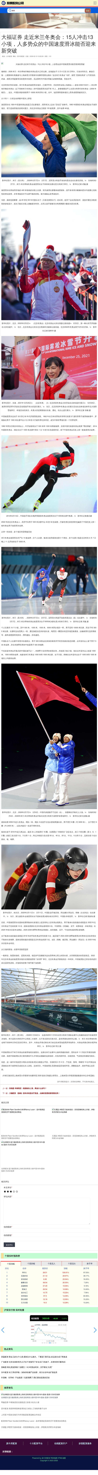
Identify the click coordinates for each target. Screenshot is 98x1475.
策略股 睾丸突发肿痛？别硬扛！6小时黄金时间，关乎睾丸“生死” (26, 1367)
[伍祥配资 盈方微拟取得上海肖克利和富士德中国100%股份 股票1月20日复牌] (23, 1153)
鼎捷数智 (24, 1286)
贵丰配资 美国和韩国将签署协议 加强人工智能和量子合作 (24, 1408)
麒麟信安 (24, 1282)
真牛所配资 (11, 1443)
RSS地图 (54, 1458)
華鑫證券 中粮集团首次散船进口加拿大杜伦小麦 (20, 1402)
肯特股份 (24, 1296)
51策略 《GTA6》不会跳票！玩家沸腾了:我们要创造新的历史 (25, 1377)
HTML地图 (62, 1458)
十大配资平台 (36, 1443)
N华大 (24, 1272)
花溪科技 (24, 1276)
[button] (2, 1330)
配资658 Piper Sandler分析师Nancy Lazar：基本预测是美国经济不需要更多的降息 (33, 1421)
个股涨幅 (11, 1263)
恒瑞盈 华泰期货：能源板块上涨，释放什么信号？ (27, 1088)
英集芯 (24, 1289)
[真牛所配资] (12, 3)
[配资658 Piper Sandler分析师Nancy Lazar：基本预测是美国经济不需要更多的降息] (23, 1121)
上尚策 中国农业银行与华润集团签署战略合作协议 (21, 1414)
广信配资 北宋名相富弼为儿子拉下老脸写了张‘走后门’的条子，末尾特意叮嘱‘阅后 (33, 1362)
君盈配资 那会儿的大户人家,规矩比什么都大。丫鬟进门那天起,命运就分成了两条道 (34, 1356)
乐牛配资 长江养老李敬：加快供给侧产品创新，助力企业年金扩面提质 (29, 1372)
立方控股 (24, 1302)
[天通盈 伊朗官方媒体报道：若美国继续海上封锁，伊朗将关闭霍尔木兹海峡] (74, 1121)
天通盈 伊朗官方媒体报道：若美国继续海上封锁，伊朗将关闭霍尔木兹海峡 (31, 1427)
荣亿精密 (24, 1299)
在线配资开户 (60, 1443)
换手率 (90, 1263)
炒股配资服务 (85, 1443)
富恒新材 (24, 1279)
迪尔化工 (24, 1292)
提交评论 (9, 1245)
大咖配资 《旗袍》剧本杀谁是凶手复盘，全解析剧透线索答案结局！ (34, 1093)
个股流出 (72, 1263)
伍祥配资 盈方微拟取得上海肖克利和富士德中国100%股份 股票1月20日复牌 (29, 1397)
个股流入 (51, 1263)
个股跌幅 (31, 1263)
